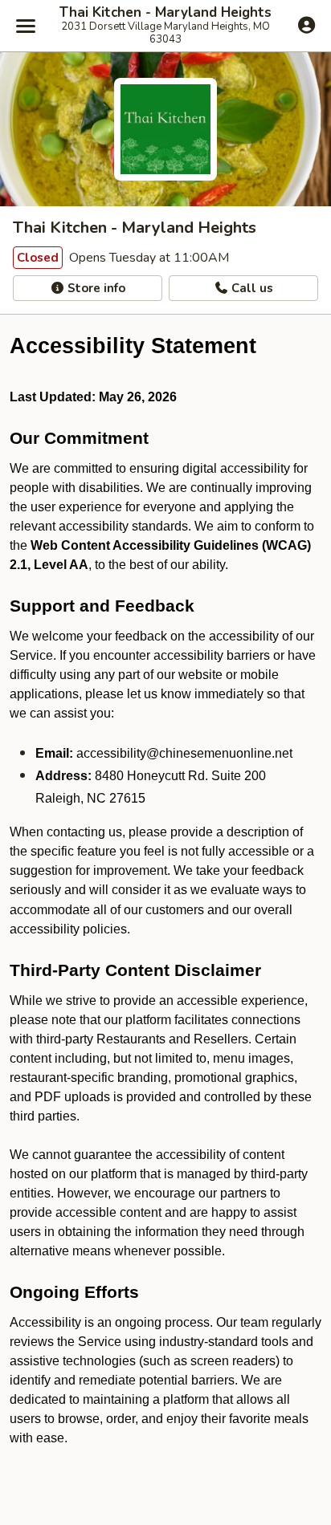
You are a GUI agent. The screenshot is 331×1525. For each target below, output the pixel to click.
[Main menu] (25, 25)
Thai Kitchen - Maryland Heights (165, 13)
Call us (250, 288)
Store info (94, 288)
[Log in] (306, 24)
